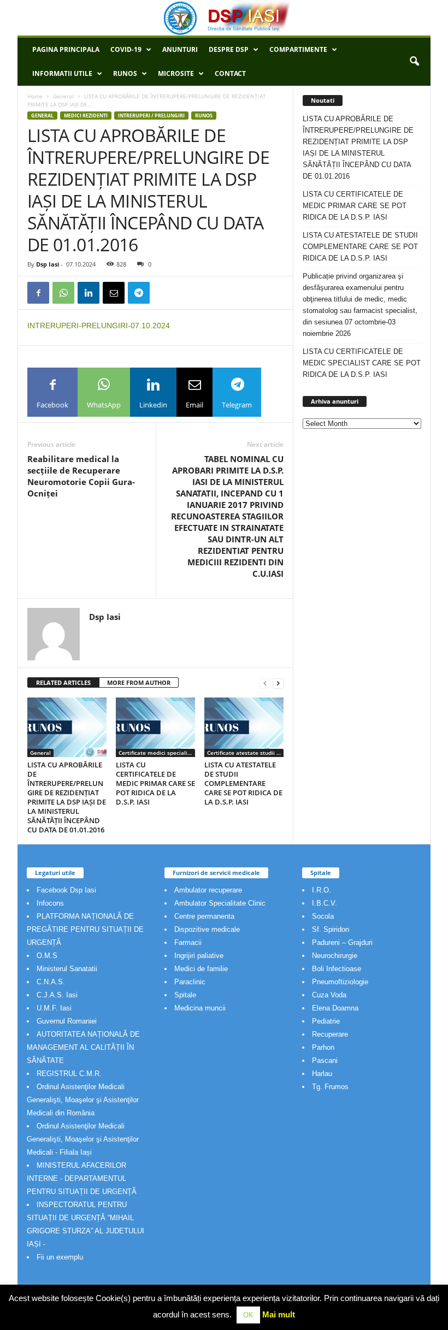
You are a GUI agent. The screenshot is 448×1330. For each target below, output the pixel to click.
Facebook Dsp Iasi (66, 890)
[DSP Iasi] (224, 18)
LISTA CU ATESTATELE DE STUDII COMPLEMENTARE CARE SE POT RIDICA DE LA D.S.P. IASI (243, 783)
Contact (230, 73)
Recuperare (330, 1034)
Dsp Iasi (47, 264)
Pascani (325, 1060)
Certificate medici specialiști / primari (157, 752)
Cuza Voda (329, 995)
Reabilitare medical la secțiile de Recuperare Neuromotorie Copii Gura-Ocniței (81, 476)
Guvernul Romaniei (67, 1021)
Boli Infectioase (336, 969)
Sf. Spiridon (330, 929)
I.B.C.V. (324, 903)
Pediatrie (326, 1021)
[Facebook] (38, 293)
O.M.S (47, 955)
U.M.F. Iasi (54, 1008)
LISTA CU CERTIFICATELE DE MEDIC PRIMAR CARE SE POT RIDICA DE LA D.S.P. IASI (155, 783)
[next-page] (278, 683)
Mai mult (278, 1314)
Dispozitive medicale (207, 929)
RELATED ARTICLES (63, 682)
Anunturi (180, 49)
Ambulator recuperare (208, 890)
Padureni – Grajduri (342, 942)
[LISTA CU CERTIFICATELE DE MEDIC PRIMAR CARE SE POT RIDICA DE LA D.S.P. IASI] (155, 726)
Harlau (322, 1073)
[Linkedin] (88, 293)
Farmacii (188, 942)
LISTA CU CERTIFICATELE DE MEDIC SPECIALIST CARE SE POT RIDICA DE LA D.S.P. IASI (362, 363)
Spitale (185, 995)
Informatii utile (62, 73)
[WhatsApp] (63, 293)
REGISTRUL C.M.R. (69, 1073)
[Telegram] (139, 293)
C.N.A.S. (51, 982)
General (63, 96)
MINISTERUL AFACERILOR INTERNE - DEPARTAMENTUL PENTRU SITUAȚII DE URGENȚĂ (82, 1178)
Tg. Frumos (330, 1087)
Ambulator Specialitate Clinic (220, 903)
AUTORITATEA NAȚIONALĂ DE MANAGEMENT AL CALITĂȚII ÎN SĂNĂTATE (83, 1047)
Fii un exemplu (60, 1257)
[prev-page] (265, 683)
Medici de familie (201, 969)
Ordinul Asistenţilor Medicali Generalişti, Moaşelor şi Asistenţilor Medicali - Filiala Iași (83, 1139)
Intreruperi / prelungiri (151, 115)
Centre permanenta (204, 916)
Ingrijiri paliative (198, 955)
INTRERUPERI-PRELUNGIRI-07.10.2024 (98, 325)
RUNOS (125, 73)
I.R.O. (321, 890)
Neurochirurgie (334, 955)
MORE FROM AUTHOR (138, 682)
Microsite (176, 73)
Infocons (50, 903)
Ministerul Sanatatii (67, 969)
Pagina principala (65, 49)
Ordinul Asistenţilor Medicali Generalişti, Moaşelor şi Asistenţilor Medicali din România (83, 1100)
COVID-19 (126, 49)
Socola (323, 916)
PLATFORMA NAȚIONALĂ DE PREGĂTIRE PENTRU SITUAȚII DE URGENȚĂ (85, 929)
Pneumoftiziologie (340, 982)
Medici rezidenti (86, 115)
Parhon (323, 1047)
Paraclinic (189, 982)
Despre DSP (229, 49)
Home (35, 96)
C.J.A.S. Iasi (57, 995)
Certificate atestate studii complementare (245, 752)
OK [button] (248, 1315)
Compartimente (298, 49)
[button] (414, 62)
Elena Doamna (335, 1008)
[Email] (114, 293)
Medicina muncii (200, 1008)
